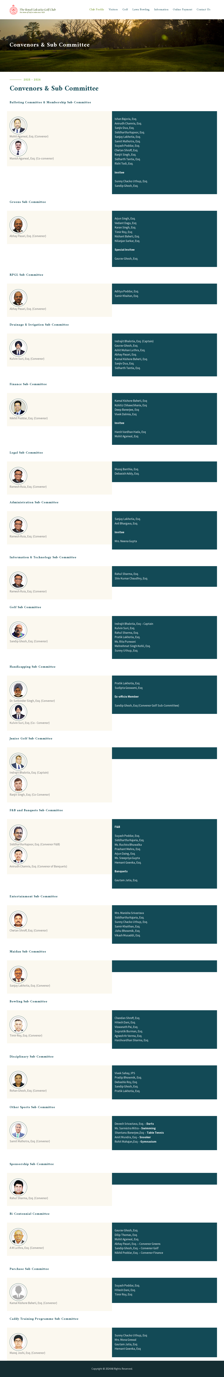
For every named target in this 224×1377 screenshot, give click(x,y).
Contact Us (203, 9)
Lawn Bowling (141, 9)
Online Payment (182, 9)
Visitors (113, 9)
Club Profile (96, 9)
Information (161, 9)
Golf (125, 9)
